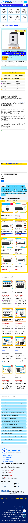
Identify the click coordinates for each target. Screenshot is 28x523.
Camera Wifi (16, 24)
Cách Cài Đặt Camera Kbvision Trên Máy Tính (10, 421)
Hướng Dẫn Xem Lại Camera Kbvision (9, 418)
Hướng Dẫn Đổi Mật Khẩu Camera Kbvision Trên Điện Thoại (13, 427)
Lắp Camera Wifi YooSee (8, 516)
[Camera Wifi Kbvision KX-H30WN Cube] (14, 39)
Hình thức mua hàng (7, 455)
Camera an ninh (9, 506)
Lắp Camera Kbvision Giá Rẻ (7, 442)
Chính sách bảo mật (7, 459)
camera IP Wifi (10, 95)
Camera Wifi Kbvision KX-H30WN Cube (12, 25)
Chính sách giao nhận (7, 457)
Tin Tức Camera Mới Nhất (8, 397)
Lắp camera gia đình (18, 506)
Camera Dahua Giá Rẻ (20, 503)
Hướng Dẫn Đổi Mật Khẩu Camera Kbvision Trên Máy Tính (13, 403)
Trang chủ (3, 24)
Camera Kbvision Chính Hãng (7, 439)
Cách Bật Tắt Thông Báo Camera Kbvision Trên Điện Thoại (13, 412)
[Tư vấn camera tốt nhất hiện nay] (26, 14)
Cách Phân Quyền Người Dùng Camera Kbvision (11, 409)
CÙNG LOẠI (3, 200)
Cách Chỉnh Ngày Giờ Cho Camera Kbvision (10, 415)
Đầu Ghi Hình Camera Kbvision (7, 433)
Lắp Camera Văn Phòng (8, 512)
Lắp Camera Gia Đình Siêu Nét (10, 193)
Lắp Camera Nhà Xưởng (19, 512)
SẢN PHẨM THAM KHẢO (16, 200)
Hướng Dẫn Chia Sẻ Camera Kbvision (9, 406)
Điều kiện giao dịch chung (8, 461)
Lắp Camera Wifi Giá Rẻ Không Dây (9, 514)
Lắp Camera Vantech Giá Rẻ (8, 503)
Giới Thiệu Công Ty (19, 189)
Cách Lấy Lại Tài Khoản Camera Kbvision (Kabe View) (12, 399)
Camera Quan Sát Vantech (16, 188)
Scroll (24, 516)
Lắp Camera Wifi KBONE (19, 516)
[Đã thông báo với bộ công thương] (5, 491)
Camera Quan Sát (9, 24)
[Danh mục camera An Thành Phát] (24, 5)
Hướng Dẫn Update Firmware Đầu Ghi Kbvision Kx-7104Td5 (13, 436)
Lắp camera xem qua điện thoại (13, 508)
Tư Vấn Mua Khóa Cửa (14, 518)
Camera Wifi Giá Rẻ (22, 514)
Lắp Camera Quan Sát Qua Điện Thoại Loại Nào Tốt (13, 189)
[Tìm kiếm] (25, 2)
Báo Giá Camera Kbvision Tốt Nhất (12, 186)
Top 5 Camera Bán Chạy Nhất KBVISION (9, 424)
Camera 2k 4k (8, 200)
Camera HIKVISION (21, 504)
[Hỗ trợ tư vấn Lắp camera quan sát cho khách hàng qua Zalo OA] (24, 511)
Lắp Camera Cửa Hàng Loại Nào (14, 510)
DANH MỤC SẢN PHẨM (9, 5)
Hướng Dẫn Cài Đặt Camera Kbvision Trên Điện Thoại (12, 430)
